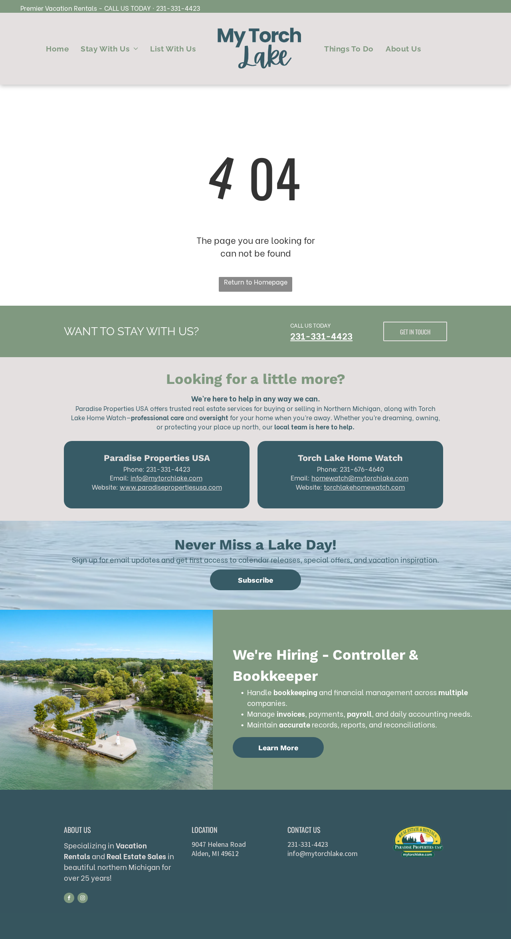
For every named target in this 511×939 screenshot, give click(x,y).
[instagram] (82, 899)
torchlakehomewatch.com (364, 486)
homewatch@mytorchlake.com (359, 477)
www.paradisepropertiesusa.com (171, 486)
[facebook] (69, 899)
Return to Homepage (255, 281)
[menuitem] (57, 48)
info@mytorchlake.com (166, 477)
